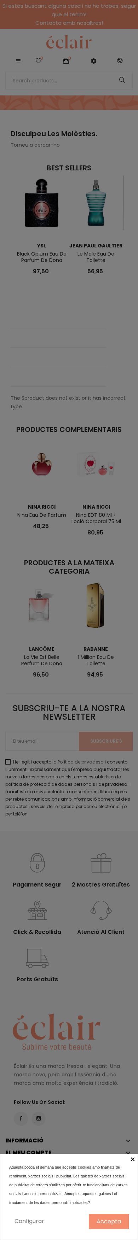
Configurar (29, 1221)
